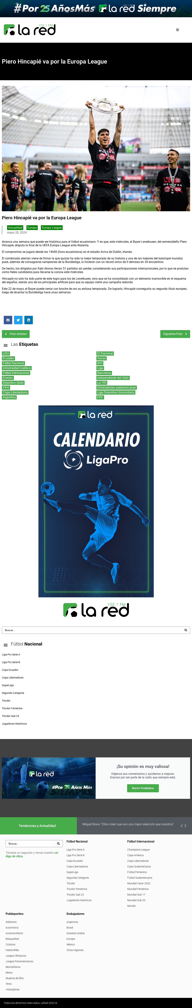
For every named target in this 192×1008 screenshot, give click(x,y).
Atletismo (11, 921)
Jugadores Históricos (79, 900)
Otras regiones (75, 950)
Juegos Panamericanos (19, 961)
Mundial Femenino (138, 888)
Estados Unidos (76, 933)
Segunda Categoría (78, 877)
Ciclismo (10, 944)
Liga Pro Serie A (76, 849)
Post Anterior (18, 334)
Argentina (72, 921)
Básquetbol (12, 938)
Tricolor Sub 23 (75, 894)
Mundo (131, 905)
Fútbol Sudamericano (139, 877)
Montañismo (13, 966)
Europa (32, 227)
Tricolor (71, 883)
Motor (9, 972)
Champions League (138, 849)
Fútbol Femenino (137, 872)
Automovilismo (14, 933)
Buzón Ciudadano (143, 788)
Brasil (70, 927)
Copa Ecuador (75, 860)
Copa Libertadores (77, 866)
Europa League (52, 227)
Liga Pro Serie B (76, 855)
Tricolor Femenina (77, 888)
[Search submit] (186, 630)
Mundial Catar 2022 (138, 883)
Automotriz (12, 927)
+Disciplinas (13, 989)
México (71, 944)
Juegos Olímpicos (16, 955)
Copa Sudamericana (139, 866)
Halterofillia (12, 950)
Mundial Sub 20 (136, 900)
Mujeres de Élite (15, 978)
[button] (177, 30)
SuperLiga (72, 872)
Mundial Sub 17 (136, 894)
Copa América (135, 855)
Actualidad (15, 227)
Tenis (9, 983)
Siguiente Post (172, 334)
